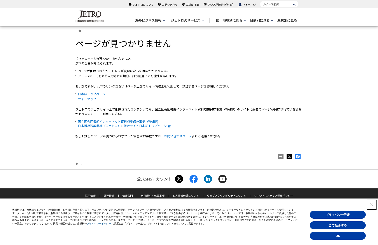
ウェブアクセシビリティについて (226, 195)
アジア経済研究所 (218, 4)
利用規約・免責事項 (152, 195)
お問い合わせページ (178, 136)
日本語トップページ (91, 94)
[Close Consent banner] (372, 204)
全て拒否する (338, 225)
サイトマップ (87, 99)
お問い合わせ (170, 4)
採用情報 (90, 195)
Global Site (192, 4)
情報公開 (127, 195)
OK (338, 236)
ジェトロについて (143, 4)
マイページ (249, 4)
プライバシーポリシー (99, 223)
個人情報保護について (186, 195)
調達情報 (109, 195)
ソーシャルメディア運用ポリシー (273, 195)
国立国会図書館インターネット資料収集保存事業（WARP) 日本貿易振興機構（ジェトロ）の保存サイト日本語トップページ (122, 123)
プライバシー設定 (338, 214)
